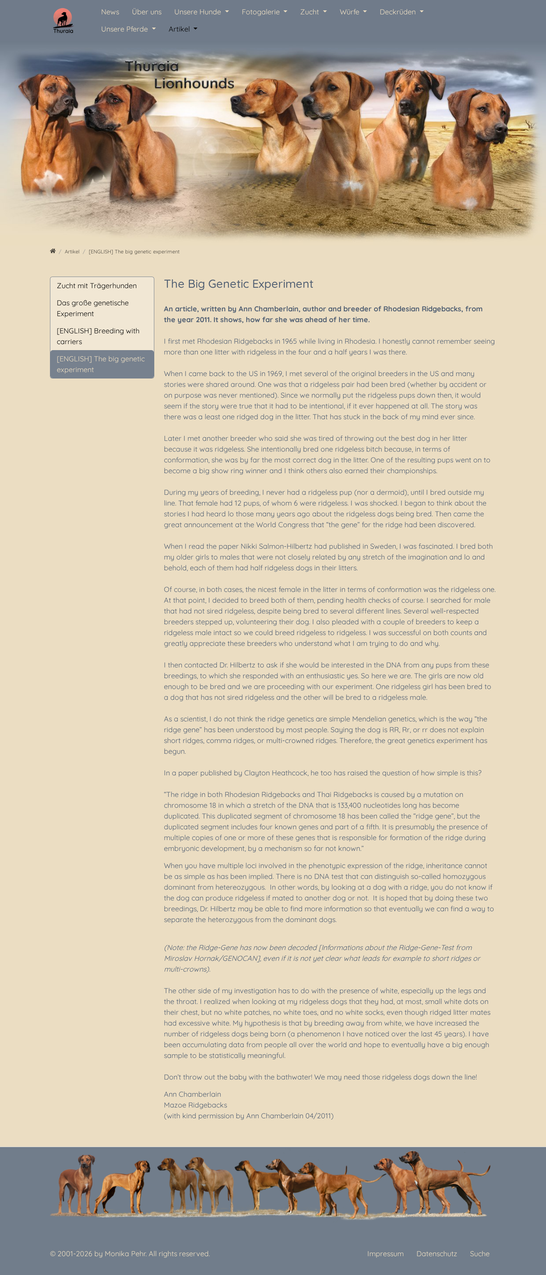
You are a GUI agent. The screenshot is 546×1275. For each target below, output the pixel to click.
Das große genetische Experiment (93, 308)
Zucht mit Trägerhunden (97, 285)
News (110, 11)
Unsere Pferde (125, 29)
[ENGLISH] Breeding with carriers (98, 336)
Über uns (146, 11)
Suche (480, 1253)
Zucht (310, 11)
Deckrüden (399, 11)
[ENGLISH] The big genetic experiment (101, 364)
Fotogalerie (262, 11)
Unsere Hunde (198, 11)
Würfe (350, 11)
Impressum (385, 1253)
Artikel (180, 29)
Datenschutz (436, 1253)
